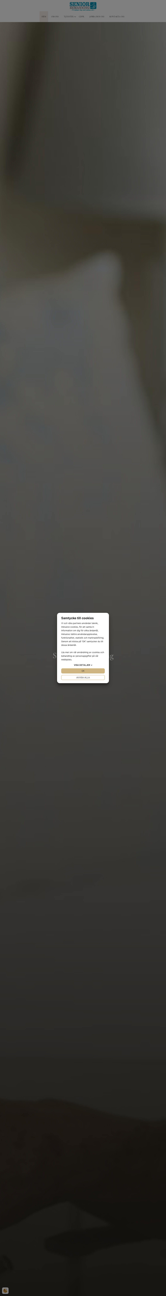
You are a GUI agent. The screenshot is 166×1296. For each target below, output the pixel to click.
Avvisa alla (83, 677)
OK (83, 671)
